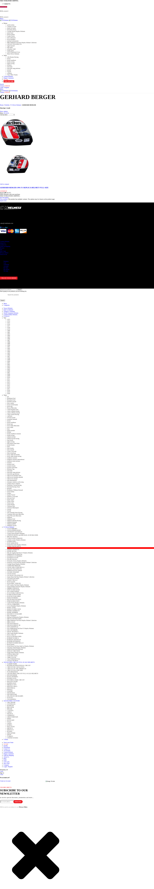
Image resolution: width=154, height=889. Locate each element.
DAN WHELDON (12, 543)
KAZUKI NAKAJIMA (14, 596)
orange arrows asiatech (13, 483)
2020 (8, 393)
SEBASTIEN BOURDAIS (15, 649)
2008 (8, 374)
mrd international (12, 480)
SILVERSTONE (12, 694)
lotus (8, 446)
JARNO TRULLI (12, 580)
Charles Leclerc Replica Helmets (16, 540)
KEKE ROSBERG (12, 598)
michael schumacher (13, 41)
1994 (8, 351)
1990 (8, 345)
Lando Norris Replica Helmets (15, 602)
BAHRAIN (10, 705)
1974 (8, 321)
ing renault (10, 440)
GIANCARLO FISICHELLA (15, 567)
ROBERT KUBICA (13, 638)
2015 (8, 385)
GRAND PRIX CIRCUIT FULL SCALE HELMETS (22, 673)
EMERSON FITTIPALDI (14, 554)
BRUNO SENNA (12, 536)
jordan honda (11, 445)
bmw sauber (10, 403)
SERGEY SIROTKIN (13, 651)
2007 (8, 372)
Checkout (6, 264)
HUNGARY (10, 720)
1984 (8, 335)
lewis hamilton (11, 39)
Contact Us (3, 244)
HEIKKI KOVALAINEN (14, 570)
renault (9, 70)
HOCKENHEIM (12, 675)
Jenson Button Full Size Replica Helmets (18, 586)
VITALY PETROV (12, 660)
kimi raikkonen (11, 38)
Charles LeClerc (11, 26)
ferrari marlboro (11, 60)
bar (8, 396)
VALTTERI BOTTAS (13, 52)
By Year (6, 268)
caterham (9, 416)
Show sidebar (4, 111)
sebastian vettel (11, 49)
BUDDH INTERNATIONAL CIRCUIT (18, 665)
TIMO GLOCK (11, 657)
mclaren (9, 65)
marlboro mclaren (12, 458)
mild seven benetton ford (14, 475)
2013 (8, 382)
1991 (8, 347)
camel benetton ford (12, 409)
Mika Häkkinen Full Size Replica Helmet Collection (22, 42)
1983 (8, 334)
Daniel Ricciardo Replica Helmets (16, 545)
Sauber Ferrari (11, 495)
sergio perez (10, 50)
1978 (8, 327)
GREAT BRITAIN (12, 717)
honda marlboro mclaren (14, 433)
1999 (8, 359)
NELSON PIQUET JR (13, 625)
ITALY (9, 722)
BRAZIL (9, 709)
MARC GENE (11, 607)
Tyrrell (9, 511)
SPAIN (9, 734)
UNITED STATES (12, 738)
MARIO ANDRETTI (13, 611)
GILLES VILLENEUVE (14, 44)
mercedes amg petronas (13, 68)
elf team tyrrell (11, 417)
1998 (8, 358)
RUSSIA (9, 731)
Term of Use (3, 254)
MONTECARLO (12, 686)
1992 (8, 348)
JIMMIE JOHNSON (13, 588)
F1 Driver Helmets (16, 105)
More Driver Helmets (13, 54)
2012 (8, 380)
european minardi (12, 419)
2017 (8, 388)
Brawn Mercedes (12, 408)
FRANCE (10, 713)
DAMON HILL (11, 541)
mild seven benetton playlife (15, 477)
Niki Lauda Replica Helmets (15, 633)
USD (75, 9)
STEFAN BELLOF (12, 654)
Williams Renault (12, 522)
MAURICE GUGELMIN (14, 614)
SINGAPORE (11, 733)
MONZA (9, 689)
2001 (8, 363)
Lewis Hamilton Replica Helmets (16, 606)
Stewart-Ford (11, 498)
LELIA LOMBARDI (13, 604)
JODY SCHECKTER (13, 590)
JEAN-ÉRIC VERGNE (14, 583)
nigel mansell (11, 46)
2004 (8, 368)
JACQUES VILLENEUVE (15, 575)
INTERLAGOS (11, 678)
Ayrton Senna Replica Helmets (16, 533)
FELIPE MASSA (12, 559)
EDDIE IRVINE (12, 551)
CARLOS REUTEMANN (14, 538)
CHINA (9, 712)
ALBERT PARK (12, 664)
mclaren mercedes (12, 467)
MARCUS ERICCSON (14, 609)
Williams (9, 517)
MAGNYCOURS (12, 681)
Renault (9, 488)
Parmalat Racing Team (13, 487)
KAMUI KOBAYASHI (14, 594)
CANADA (10, 710)
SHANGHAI (11, 693)
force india (10, 427)
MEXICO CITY (12, 685)
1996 (8, 355)
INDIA (9, 718)
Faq (1, 249)
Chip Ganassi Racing (13, 414)
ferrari (9, 58)
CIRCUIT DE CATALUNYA (15, 667)
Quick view (3, 201)
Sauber (9, 493)
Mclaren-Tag (10, 469)
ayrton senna (10, 25)
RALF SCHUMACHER (14, 636)
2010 (8, 377)
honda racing (10, 62)
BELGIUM (10, 707)
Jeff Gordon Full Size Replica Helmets (18, 585)
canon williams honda (13, 411)
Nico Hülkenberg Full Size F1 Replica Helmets (20, 628)
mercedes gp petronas (13, 474)
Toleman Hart (11, 506)
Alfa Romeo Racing (12, 57)
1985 (8, 337)
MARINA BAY (11, 683)
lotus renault (10, 450)
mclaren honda (11, 466)
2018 (8, 390)
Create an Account (5, 781)
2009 (8, 376)
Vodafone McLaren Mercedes (15, 514)
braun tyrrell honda (12, 405)
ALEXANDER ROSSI (14, 530)
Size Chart (3, 251)
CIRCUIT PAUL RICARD (15, 670)
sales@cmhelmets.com (6, 223)
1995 (8, 353)
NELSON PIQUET (12, 623)
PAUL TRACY (11, 635)
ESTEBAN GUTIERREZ (14, 556)
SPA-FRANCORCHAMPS (15, 696)
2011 (8, 379)
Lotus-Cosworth (11, 451)
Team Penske (11, 504)
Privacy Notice (4, 253)
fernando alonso (11, 29)
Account (6, 266)
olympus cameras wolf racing (15, 482)
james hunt (10, 33)
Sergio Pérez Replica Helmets (15, 652)
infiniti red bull (11, 437)
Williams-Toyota (11, 525)
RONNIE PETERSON (13, 641)
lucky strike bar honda (13, 454)
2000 (8, 361)
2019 (8, 392)
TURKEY (10, 736)
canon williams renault (13, 413)
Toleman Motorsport (13, 508)
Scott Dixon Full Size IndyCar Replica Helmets (20, 646)
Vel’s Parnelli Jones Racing (14, 512)
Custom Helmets (4, 241)
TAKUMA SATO (12, 656)
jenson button (11, 34)
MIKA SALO (11, 622)
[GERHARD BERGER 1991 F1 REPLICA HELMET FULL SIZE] (16, 148)
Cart (5, 263)
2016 (8, 387)
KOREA (9, 725)
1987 (8, 340)
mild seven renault (12, 479)
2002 (8, 364)
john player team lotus (13, 443)
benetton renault (11, 401)
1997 (8, 356)
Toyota (9, 71)
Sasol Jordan (10, 491)
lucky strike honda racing (14, 456)
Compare (6, 765)
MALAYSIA (11, 726)
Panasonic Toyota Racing (14, 485)
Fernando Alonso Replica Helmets (16, 561)
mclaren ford (10, 464)
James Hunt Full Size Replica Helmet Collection (20, 577)
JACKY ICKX (11, 573)
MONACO (10, 730)
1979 (8, 329)
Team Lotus (10, 503)
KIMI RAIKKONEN (13, 601)
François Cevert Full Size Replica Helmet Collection (22, 562)
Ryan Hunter (10, 644)
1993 (8, 350)
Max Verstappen (11, 615)
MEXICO (10, 728)
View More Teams (12, 75)
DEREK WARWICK (13, 549)
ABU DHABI (11, 702)
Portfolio (7, 105)
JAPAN (9, 723)
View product (4, 199)
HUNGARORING (12, 676)
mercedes (9, 66)
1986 (8, 339)
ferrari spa (10, 424)
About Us (3, 243)
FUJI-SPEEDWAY (12, 672)
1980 (8, 330)
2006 (8, 371)
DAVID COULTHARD (14, 548)
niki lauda (10, 47)
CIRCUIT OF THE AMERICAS (16, 668)
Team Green (10, 501)
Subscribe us (3, 7)
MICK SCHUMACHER (14, 619)
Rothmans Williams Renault (15, 490)
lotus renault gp (11, 453)
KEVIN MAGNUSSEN (14, 599)
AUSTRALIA (11, 704)
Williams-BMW (11, 524)
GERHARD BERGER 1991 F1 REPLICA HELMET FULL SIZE (24, 188)
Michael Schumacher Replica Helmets (18, 617)
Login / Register (8, 766)
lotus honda (10, 448)
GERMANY (11, 715)
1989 (8, 343)
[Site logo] (4, 20)
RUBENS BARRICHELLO (15, 643)
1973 (8, 319)
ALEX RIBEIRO (12, 528)
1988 (8, 342)
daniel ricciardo (11, 28)
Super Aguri (10, 499)
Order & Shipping (5, 246)
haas (8, 429)
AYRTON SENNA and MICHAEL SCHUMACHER (22, 535)
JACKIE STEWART (13, 572)
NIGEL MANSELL (13, 631)
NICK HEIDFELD (12, 627)
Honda (9, 432)
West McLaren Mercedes (14, 516)
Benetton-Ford (11, 400)
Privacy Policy (23, 807)
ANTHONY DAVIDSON (14, 532)
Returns (2, 248)
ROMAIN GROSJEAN (14, 639)
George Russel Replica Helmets (16, 31)
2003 (8, 366)
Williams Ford (11, 519)
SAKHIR (10, 691)
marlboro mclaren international (15, 459)
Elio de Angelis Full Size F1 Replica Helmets (20, 553)
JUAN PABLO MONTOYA (15, 593)
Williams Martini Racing (14, 520)
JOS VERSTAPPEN (13, 591)
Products (6, 261)
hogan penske (11, 430)
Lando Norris (11, 36)
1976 (8, 324)
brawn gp (9, 406)
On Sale (6, 271)
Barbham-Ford (11, 398)
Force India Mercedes (13, 425)
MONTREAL (11, 688)
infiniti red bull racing (13, 438)
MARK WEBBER (12, 612)
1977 (8, 326)
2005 (8, 369)
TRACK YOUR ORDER (8, 278)
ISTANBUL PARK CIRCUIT (16, 680)
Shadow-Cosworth (12, 496)
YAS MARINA (11, 699)
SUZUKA (10, 697)
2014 (8, 384)
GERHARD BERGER (13, 565)
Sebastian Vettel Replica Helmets (16, 648)
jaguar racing (10, 63)
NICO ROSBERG (12, 630)
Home (1, 105)
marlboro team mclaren (13, 461)
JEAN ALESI (11, 582)
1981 (8, 332)
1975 (8, 322)
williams (9, 73)
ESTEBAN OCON (12, 557)
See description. (4, 197)
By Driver (6, 269)
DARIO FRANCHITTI (14, 546)
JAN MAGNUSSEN (13, 578)
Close (1, 771)
